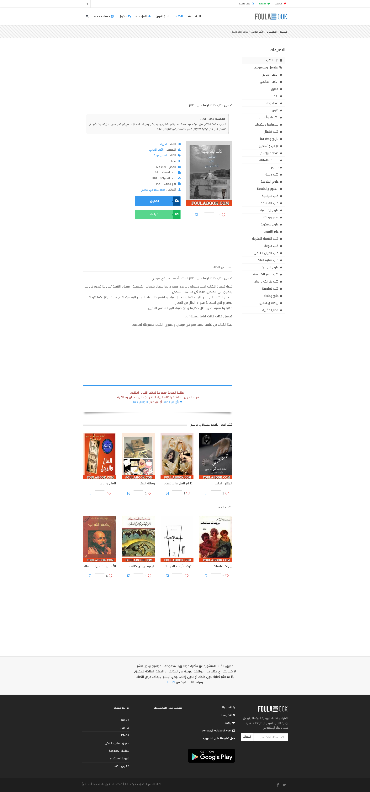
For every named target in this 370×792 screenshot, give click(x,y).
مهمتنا (279, 4)
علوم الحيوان (270, 267)
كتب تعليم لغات (268, 260)
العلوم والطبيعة (267, 189)
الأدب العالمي (269, 82)
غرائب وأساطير (268, 146)
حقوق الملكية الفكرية (116, 743)
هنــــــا (171, 682)
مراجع (274, 167)
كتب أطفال (271, 132)
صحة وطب (271, 103)
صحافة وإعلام (269, 153)
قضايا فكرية (270, 310)
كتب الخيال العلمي (266, 253)
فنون (275, 110)
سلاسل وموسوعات (265, 67)
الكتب (179, 16)
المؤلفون (163, 16)
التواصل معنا (140, 402)
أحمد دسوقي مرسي (153, 189)
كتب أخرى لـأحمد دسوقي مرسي (211, 425)
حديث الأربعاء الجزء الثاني (177, 566)
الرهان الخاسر (223, 483)
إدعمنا (228, 722)
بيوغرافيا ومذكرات (266, 124)
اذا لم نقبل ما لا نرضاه (178, 483)
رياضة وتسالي (268, 303)
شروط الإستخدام (119, 758)
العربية (163, 144)
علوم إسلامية (269, 182)
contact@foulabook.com (216, 730)
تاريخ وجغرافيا (269, 139)
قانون (274, 89)
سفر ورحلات (270, 217)
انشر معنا (227, 715)
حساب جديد (102, 16)
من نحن (124, 727)
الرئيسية (194, 16)
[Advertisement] (157, 75)
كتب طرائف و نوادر (265, 281)
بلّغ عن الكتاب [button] (171, 402)
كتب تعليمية (270, 289)
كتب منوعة (271, 246)
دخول (123, 16)
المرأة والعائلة (268, 160)
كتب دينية (271, 174)
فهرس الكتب (121, 766)
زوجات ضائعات (223, 566)
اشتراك (247, 736)
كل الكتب (272, 60)
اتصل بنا (227, 708)
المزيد (143, 16)
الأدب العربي (257, 32)
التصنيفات (272, 32)
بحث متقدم (245, 4)
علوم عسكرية (269, 224)
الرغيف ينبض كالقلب (141, 566)
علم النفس (271, 231)
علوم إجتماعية (269, 210)
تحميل (154, 201)
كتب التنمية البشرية (265, 239)
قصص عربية (160, 155)
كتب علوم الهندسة (265, 274)
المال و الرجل (107, 483)
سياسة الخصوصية (119, 750)
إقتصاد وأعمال (268, 117)
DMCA (125, 735)
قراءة (154, 214)
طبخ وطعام (270, 296)
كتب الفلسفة (269, 203)
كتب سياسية (270, 196)
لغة (276, 96)
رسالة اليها (147, 483)
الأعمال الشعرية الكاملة (100, 566)
